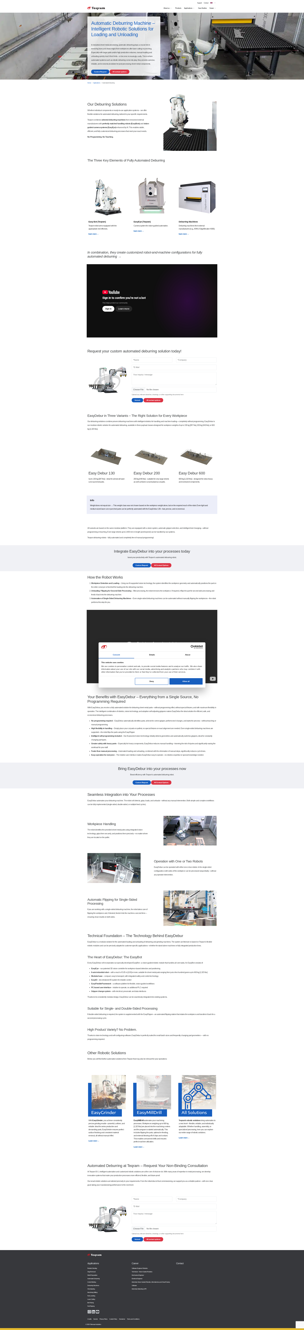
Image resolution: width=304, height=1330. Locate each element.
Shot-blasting (91, 1289)
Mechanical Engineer (138, 1275)
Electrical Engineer (137, 1278)
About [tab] (187, 655)
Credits (89, 1319)
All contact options (119, 72)
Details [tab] (152, 655)
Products (178, 8)
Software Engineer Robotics (140, 1268)
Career (211, 8)
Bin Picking (90, 1302)
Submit (137, 400)
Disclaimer (122, 1319)
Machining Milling (92, 1292)
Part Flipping (91, 1306)
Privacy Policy (103, 1319)
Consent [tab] (116, 655)
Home (89, 83)
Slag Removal (91, 1271)
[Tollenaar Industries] (96, 8)
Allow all (186, 681)
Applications (188, 8)
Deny (152, 681)
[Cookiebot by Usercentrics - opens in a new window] (192, 647)
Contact (206, 3)
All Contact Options (161, 565)
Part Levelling (91, 1296)
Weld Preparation (92, 1275)
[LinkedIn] (93, 1311)
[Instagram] (89, 1311)
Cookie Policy (113, 1319)
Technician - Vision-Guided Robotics (142, 1271)
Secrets (95, 1319)
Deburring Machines (93, 1285)
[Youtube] (97, 1311)
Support (199, 3)
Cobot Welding (91, 1282)
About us (166, 8)
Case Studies (202, 8)
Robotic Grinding (92, 1268)
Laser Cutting (91, 1299)
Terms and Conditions (133, 1319)
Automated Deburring (93, 1278)
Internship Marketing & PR (139, 1289)
